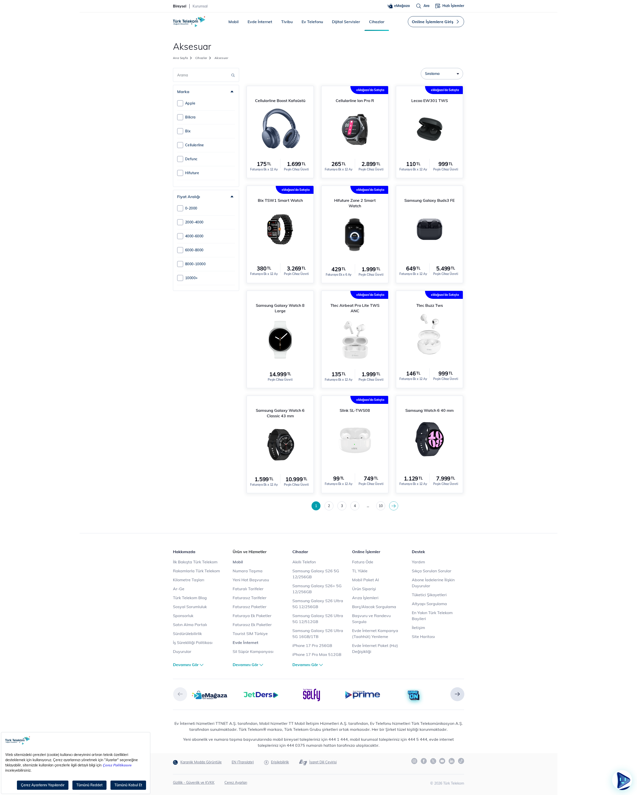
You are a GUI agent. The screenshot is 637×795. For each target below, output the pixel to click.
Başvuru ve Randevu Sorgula (371, 618)
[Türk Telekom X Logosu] (433, 761)
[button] (180, 694)
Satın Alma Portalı (190, 624)
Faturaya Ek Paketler (252, 615)
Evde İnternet (260, 21)
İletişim (418, 627)
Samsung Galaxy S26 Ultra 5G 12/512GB (317, 618)
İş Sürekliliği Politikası (192, 642)
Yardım (418, 561)
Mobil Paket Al (365, 579)
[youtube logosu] (442, 761)
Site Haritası (423, 636)
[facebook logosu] (424, 761)
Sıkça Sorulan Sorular (431, 570)
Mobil (233, 21)
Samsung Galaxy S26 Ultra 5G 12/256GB (317, 603)
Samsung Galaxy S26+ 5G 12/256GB (317, 588)
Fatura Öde (362, 561)
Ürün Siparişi (364, 588)
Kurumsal (200, 6)
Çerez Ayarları (235, 782)
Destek (418, 551)
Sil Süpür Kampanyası (253, 651)
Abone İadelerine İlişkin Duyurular (433, 582)
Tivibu (287, 21)
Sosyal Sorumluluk (190, 606)
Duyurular (182, 651)
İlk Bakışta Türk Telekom (195, 561)
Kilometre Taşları (188, 579)
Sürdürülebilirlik (187, 633)
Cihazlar (376, 21)
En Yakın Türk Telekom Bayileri (432, 615)
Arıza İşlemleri (365, 597)
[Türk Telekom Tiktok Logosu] (461, 761)
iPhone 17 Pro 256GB (312, 645)
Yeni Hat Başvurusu (251, 579)
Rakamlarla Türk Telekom (196, 570)
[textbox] (442, 73)
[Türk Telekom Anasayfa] (189, 21)
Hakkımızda (184, 551)
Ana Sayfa (180, 58)
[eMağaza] (209, 694)
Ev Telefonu (312, 21)
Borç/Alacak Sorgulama (374, 606)
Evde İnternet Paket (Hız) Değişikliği (375, 648)
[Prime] (362, 694)
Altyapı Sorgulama (429, 603)
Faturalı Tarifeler (248, 588)
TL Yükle (360, 570)
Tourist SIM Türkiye (250, 633)
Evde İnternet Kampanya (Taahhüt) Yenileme (375, 633)
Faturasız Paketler (249, 606)
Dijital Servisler (346, 21)
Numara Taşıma (248, 570)
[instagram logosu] (414, 761)
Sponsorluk (183, 615)
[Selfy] (311, 694)
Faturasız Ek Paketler (252, 624)
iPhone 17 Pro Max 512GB (316, 654)
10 (381, 506)
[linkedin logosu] (452, 761)
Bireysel (179, 6)
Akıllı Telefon (304, 561)
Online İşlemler (366, 551)
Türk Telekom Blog (190, 597)
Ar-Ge (178, 588)
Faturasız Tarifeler (249, 597)
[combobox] (442, 73)
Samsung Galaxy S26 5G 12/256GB (315, 573)
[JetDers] (260, 694)
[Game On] (413, 695)
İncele (280, 91)
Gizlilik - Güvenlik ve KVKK (193, 782)
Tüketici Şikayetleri (429, 594)
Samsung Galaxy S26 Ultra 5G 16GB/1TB (317, 633)
